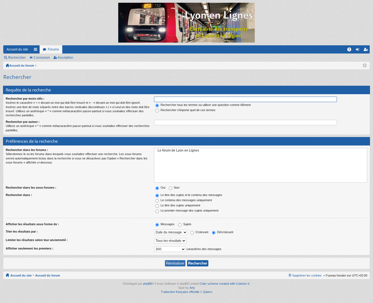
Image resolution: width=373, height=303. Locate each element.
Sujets (186, 224)
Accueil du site (17, 49)
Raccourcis (37, 50)
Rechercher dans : (19, 195)
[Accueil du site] (186, 22)
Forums (53, 49)
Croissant (201, 232)
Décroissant (224, 232)
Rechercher (17, 58)
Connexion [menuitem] (359, 50)
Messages (167, 224)
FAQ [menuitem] (351, 50)
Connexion (42, 58)
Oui (162, 187)
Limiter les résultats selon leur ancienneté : (37, 240)
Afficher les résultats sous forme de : (32, 224)
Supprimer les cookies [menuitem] (307, 275)
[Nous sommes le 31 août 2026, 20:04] (364, 65)
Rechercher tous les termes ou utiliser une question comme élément (205, 104)
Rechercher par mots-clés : (25, 98)
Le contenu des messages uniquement (186, 200)
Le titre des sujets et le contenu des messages (191, 195)
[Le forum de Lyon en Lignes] (261, 150)
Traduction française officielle (180, 291)
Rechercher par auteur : (23, 121)
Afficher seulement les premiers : (29, 248)
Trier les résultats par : (22, 231)
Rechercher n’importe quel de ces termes (187, 110)
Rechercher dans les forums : (27, 150)
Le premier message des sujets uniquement (189, 210)
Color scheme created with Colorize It (224, 283)
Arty (192, 287)
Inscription (65, 58)
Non (176, 187)
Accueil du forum (21, 65)
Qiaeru (207, 291)
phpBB (147, 283)
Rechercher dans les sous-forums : (31, 187)
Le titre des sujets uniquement (180, 205)
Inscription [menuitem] (367, 50)
